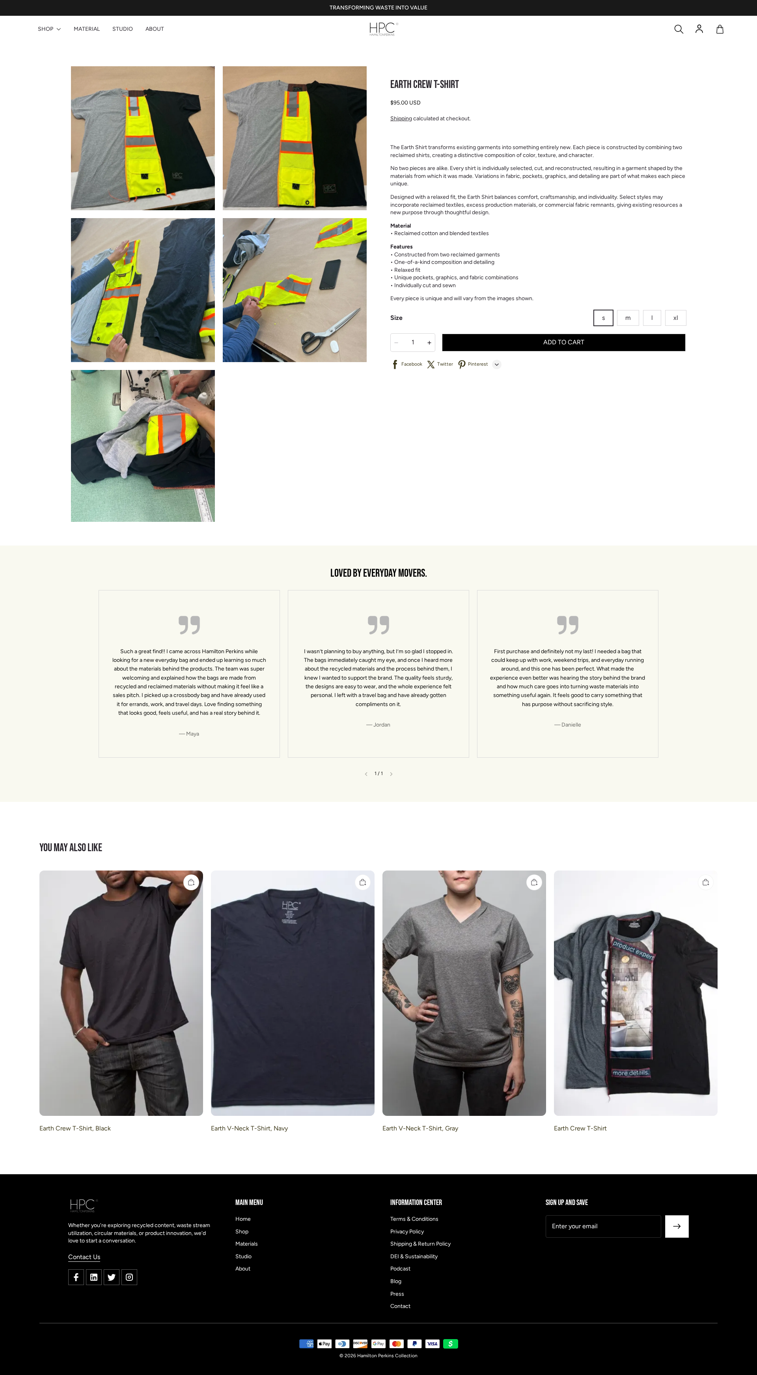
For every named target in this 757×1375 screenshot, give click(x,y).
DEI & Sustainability (414, 1256)
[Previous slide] (366, 774)
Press (397, 1294)
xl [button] (675, 317)
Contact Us (84, 1257)
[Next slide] (391, 774)
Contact (400, 1306)
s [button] (603, 317)
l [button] (652, 317)
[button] (678, 29)
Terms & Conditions (414, 1219)
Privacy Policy (407, 1231)
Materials (246, 1243)
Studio (243, 1256)
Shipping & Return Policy (420, 1243)
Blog (395, 1281)
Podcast (400, 1268)
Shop (241, 1231)
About (242, 1268)
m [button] (628, 317)
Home (243, 1219)
